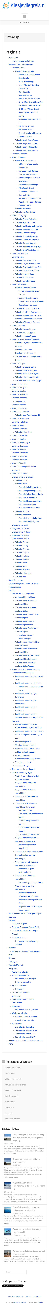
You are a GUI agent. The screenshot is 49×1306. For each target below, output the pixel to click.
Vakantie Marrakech (23, 432)
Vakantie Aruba (18, 68)
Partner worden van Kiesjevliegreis (26, 951)
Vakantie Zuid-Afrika (20, 474)
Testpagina (13, 962)
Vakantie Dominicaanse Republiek (26, 339)
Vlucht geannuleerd (23, 762)
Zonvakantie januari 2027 (25, 1034)
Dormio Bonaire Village (28, 185)
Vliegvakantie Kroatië (20, 529)
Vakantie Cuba (18, 257)
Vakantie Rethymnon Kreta (29, 508)
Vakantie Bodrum (22, 549)
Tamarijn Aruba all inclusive (30, 133)
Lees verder (11, 1154)
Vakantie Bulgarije (19, 216)
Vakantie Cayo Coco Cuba (25, 260)
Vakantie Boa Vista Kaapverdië (27, 415)
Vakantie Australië (19, 154)
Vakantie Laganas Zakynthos (30, 518)
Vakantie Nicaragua (20, 446)
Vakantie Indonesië (19, 398)
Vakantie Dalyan (22, 553)
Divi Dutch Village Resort (29, 109)
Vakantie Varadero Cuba (25, 281)
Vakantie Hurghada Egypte (26, 370)
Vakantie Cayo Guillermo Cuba (27, 264)
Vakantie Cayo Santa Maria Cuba (28, 267)
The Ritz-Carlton (25, 137)
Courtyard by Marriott (28, 174)
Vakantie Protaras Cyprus (25, 336)
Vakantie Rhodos (22, 511)
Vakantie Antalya (22, 546)
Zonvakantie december (24, 1027)
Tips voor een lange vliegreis (23, 769)
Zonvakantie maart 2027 (25, 1037)
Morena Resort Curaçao (28, 298)
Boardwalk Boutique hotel (29, 99)
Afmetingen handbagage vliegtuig (26, 669)
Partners (12, 948)
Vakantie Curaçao (19, 284)
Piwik (11, 955)
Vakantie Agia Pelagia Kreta (30, 491)
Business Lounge (25, 810)
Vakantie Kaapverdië (20, 412)
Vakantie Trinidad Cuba (24, 278)
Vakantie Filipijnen (19, 388)
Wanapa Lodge (25, 205)
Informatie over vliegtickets (26, 1010)
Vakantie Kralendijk (23, 209)
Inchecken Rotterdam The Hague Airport (25, 914)
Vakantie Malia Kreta (27, 504)
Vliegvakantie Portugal (21, 532)
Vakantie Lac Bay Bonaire (25, 212)
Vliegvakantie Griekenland (22, 477)
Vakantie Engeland (19, 384)
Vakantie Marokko (19, 429)
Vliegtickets (16, 1006)
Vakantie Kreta (21, 484)
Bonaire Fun (23, 168)
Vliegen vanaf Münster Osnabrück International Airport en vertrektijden (29, 855)
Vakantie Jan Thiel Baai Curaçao (28, 312)
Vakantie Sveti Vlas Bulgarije (27, 250)
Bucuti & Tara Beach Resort (30, 106)
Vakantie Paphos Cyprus (25, 333)
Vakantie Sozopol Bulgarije (26, 243)
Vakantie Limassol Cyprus (25, 329)
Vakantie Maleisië (16, 965)
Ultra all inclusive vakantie (23, 999)
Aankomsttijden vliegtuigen (23, 594)
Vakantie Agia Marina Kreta (30, 487)
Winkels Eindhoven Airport (29, 834)
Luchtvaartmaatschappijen (23, 673)
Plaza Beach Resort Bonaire (30, 202)
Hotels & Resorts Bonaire (25, 161)
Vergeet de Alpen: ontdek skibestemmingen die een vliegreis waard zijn (29, 1186)
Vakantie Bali (20, 401)
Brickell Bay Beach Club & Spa (31, 102)
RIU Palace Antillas (26, 126)
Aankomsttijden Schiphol (25, 597)
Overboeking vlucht (23, 742)
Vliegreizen (13, 969)
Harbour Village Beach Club (30, 199)
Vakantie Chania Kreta (28, 498)
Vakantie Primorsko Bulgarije (27, 240)
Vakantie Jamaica (19, 405)
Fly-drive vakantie (19, 986)
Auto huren (13, 58)
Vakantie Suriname (19, 460)
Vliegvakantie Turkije (20, 539)
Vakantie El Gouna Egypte (25, 367)
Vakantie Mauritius (19, 436)
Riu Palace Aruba (26, 130)
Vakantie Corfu (21, 480)
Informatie (19, 989)
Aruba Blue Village (26, 82)
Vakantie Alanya (21, 542)
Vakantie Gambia (19, 391)
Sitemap (12, 958)
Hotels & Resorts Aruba (24, 71)
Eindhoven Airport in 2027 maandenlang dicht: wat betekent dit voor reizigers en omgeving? (28, 1138)
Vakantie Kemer (21, 566)
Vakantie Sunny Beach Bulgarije (28, 247)
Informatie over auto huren (23, 61)
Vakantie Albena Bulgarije (25, 219)
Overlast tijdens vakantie (25, 745)
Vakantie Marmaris (23, 573)
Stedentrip (16, 996)
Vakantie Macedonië (20, 419)
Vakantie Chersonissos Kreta (30, 501)
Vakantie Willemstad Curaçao (27, 322)
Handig (11, 590)
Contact (11, 1297)
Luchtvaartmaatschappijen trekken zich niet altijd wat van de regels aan (29, 734)
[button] (24, 17)
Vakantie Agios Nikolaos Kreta (31, 494)
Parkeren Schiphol (19, 938)
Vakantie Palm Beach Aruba (26, 150)
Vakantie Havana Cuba (24, 274)
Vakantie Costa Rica (20, 254)
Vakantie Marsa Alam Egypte (27, 377)
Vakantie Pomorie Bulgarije (26, 236)
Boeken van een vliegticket (26, 724)
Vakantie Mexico (19, 439)
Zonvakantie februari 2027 (26, 1030)
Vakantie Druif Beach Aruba (26, 140)
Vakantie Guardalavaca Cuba (27, 271)
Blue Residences (25, 95)
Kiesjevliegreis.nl (19, 1302)
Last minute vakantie (20, 993)
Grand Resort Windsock (28, 192)
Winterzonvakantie (19, 1013)
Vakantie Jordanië (19, 408)
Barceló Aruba (24, 92)
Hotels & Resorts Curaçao (25, 288)
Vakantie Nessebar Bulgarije (26, 229)
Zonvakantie (17, 1024)
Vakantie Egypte (18, 364)
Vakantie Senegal (19, 449)
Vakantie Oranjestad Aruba (26, 147)
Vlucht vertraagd (22, 766)
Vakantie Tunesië (19, 463)
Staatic (40, 1302)
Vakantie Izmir (21, 563)
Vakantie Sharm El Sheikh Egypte (28, 381)
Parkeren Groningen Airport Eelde (26, 927)
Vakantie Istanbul (22, 559)
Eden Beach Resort (26, 188)
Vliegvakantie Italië (20, 525)
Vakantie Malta (18, 425)
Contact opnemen (16, 580)
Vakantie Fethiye (22, 556)
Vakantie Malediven (20, 422)
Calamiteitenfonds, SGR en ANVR (28, 728)
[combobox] (14, 1272)
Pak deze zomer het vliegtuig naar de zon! (29, 1251)
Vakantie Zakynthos (23, 515)
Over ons (12, 917)
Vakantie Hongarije (20, 394)
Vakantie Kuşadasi (22, 570)
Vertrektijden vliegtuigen (22, 773)
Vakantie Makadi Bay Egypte (27, 374)
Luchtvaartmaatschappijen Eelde (28, 683)
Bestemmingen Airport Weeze (31, 883)
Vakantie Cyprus (18, 326)
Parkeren (12, 920)
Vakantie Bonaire (19, 157)
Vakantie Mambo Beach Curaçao (28, 315)
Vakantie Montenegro (21, 443)
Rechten (15, 721)
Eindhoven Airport (19, 924)
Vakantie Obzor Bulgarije (25, 233)
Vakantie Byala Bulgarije (25, 223)
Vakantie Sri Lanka (19, 456)
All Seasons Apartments (28, 164)
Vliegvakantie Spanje (20, 535)
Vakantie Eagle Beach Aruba (26, 144)
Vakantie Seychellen (20, 453)
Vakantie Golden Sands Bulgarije (28, 226)
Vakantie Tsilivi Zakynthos (29, 522)
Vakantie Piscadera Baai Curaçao (28, 319)
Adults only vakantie (20, 972)
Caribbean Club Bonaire (28, 171)
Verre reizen (17, 1003)
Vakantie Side (20, 577)
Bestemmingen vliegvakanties (21, 64)
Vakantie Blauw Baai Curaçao (27, 309)
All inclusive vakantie (20, 975)
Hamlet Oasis (24, 195)
